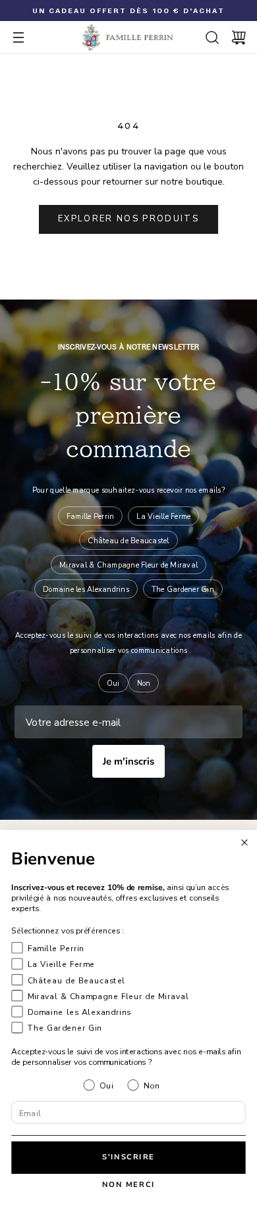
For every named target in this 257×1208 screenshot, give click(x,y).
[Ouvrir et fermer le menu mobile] (18, 37)
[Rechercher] (212, 37)
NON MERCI (129, 1185)
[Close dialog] (245, 842)
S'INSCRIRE (128, 1157)
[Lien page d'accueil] (128, 37)
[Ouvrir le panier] (238, 37)
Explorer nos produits (128, 219)
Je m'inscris (128, 761)
